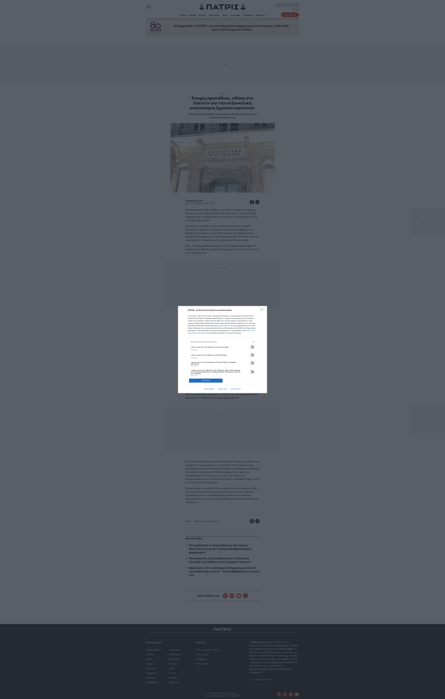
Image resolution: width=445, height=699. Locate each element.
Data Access (222, 389)
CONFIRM (206, 380)
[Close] (262, 310)
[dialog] (222, 349)
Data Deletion (209, 389)
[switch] (251, 347)
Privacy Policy (236, 389)
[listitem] (222, 342)
